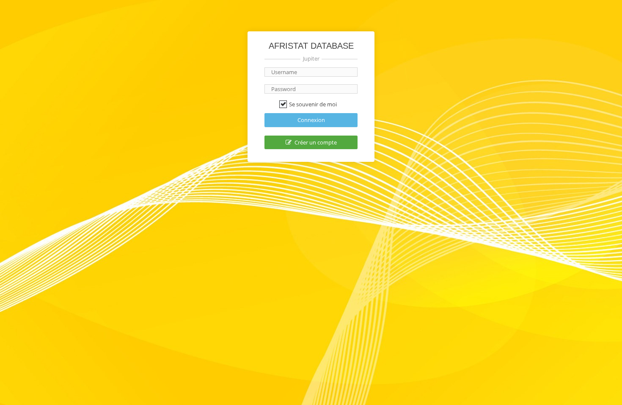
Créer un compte (315, 142)
